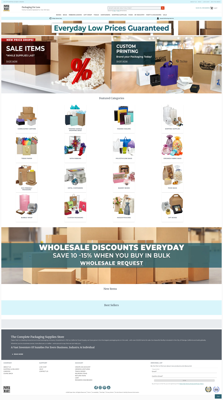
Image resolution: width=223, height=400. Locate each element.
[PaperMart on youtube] (108, 387)
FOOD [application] (130, 15)
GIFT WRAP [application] (88, 15)
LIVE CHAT (43, 367)
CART (77, 378)
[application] (213, 8)
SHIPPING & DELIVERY (11, 369)
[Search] (162, 8)
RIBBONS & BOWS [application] (75, 15)
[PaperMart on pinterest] (104, 387)
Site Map (102, 392)
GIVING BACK (8, 373)
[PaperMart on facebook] (96, 387)
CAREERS (6, 371)
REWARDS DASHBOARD (83, 380)
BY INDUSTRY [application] (139, 15)
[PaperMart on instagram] (100, 387)
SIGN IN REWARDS (203, 8)
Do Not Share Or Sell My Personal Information (127, 392)
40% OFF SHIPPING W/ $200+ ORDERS (13, 1)
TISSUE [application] (96, 15)
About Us (193, 1)
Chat (218, 396)
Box (115, 10)
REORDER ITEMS (81, 373)
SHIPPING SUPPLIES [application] (119, 15)
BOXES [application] (58, 15)
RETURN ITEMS (80, 376)
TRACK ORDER (80, 371)
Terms (89, 392)
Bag (118, 10)
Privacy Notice (110, 392)
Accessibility (95, 392)
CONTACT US (43, 371)
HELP (41, 369)
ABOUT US (7, 367)
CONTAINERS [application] (105, 15)
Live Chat (206, 1)
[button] (111, 28)
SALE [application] (165, 15)
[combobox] (134, 8)
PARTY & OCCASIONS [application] (153, 15)
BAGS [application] (65, 15)
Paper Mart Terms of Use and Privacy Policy (191, 383)
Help (199, 1)
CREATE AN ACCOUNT (82, 367)
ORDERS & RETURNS (82, 369)
